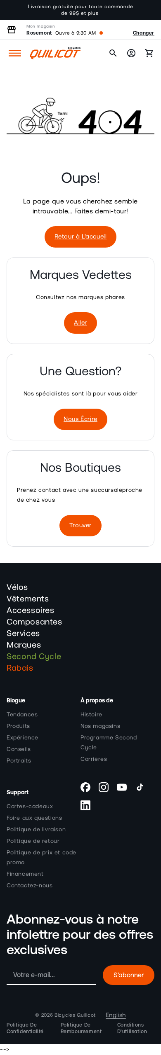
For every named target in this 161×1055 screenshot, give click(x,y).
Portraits (19, 761)
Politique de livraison (36, 830)
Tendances (22, 715)
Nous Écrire (80, 419)
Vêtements (28, 599)
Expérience (22, 738)
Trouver (80, 525)
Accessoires (30, 610)
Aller (80, 323)
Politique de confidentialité (25, 1028)
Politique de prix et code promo (41, 858)
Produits (18, 726)
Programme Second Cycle (108, 743)
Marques (24, 645)
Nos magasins (100, 726)
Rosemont (39, 33)
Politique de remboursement (81, 1028)
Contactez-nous (29, 886)
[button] (15, 53)
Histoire (91, 715)
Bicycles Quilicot (75, 1015)
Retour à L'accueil (80, 237)
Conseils (19, 749)
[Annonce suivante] (146, 9)
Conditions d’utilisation (132, 1028)
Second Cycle (34, 657)
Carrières (93, 759)
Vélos (17, 587)
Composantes (34, 622)
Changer (143, 33)
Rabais (20, 668)
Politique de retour (33, 841)
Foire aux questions (34, 818)
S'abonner (129, 975)
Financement (25, 874)
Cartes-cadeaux (30, 806)
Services (23, 633)
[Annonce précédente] (15, 9)
